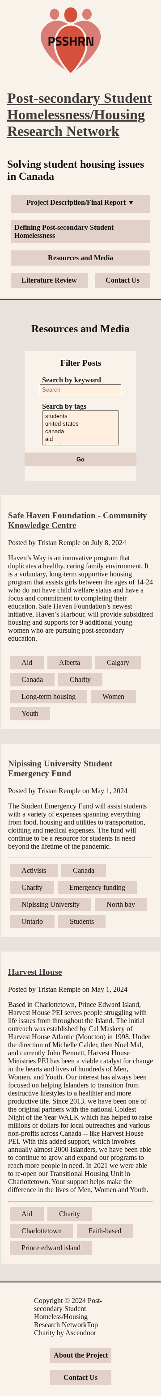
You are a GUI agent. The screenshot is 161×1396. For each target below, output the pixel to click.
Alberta (69, 662)
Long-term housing (48, 696)
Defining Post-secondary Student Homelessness (64, 231)
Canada (32, 679)
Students (82, 921)
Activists (33, 870)
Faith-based (105, 1231)
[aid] (80, 439)
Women (113, 696)
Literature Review (49, 280)
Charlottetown (41, 1231)
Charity (80, 679)
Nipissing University (50, 904)
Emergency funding (97, 887)
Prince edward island (50, 1248)
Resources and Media (80, 258)
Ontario (32, 921)
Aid (26, 662)
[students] (80, 416)
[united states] (80, 424)
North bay (120, 904)
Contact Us (123, 280)
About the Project (81, 1355)
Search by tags (64, 406)
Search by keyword (71, 380)
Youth (29, 713)
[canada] (80, 432)
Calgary (118, 662)
